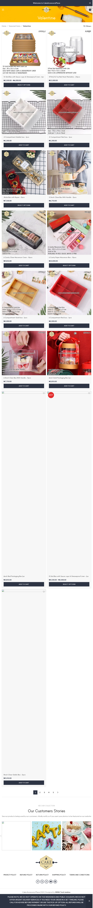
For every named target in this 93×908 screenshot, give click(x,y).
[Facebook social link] (38, 881)
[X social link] (42, 881)
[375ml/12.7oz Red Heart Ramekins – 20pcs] (69, 52)
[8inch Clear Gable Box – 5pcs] (24, 680)
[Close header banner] (90, 3)
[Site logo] (46, 10)
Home (4, 26)
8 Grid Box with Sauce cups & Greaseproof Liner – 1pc (69, 576)
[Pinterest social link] (55, 881)
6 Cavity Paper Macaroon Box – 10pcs (62, 257)
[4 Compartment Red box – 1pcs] (69, 112)
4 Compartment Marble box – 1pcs (16, 137)
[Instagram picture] (16, 835)
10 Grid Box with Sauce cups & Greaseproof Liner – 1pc (24, 77)
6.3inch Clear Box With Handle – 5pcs (17, 378)
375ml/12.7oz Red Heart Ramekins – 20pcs (64, 77)
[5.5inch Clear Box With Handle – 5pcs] (69, 172)
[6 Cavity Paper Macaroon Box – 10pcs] (69, 232)
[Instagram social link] (46, 881)
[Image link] (46, 862)
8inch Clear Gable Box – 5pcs (15, 775)
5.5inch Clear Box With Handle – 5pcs (62, 197)
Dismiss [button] (89, 901)
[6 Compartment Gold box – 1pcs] (24, 293)
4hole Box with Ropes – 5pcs (14, 197)
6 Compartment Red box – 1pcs (60, 318)
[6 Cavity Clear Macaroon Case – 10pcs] (24, 232)
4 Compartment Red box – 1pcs (60, 137)
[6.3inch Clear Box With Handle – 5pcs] (24, 353)
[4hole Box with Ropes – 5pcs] (24, 172)
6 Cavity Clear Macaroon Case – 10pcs (18, 257)
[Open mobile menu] (3, 9)
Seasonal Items (14, 26)
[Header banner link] (46, 3)
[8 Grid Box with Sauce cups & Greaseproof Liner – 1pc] (69, 482)
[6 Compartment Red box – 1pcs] (69, 293)
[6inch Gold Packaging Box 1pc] (69, 353)
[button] (69, 85)
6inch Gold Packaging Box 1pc (60, 378)
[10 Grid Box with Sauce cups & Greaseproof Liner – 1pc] (24, 52)
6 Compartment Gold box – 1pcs (15, 318)
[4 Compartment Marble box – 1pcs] (24, 112)
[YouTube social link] (51, 881)
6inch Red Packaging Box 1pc (14, 576)
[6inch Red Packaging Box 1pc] (24, 482)
